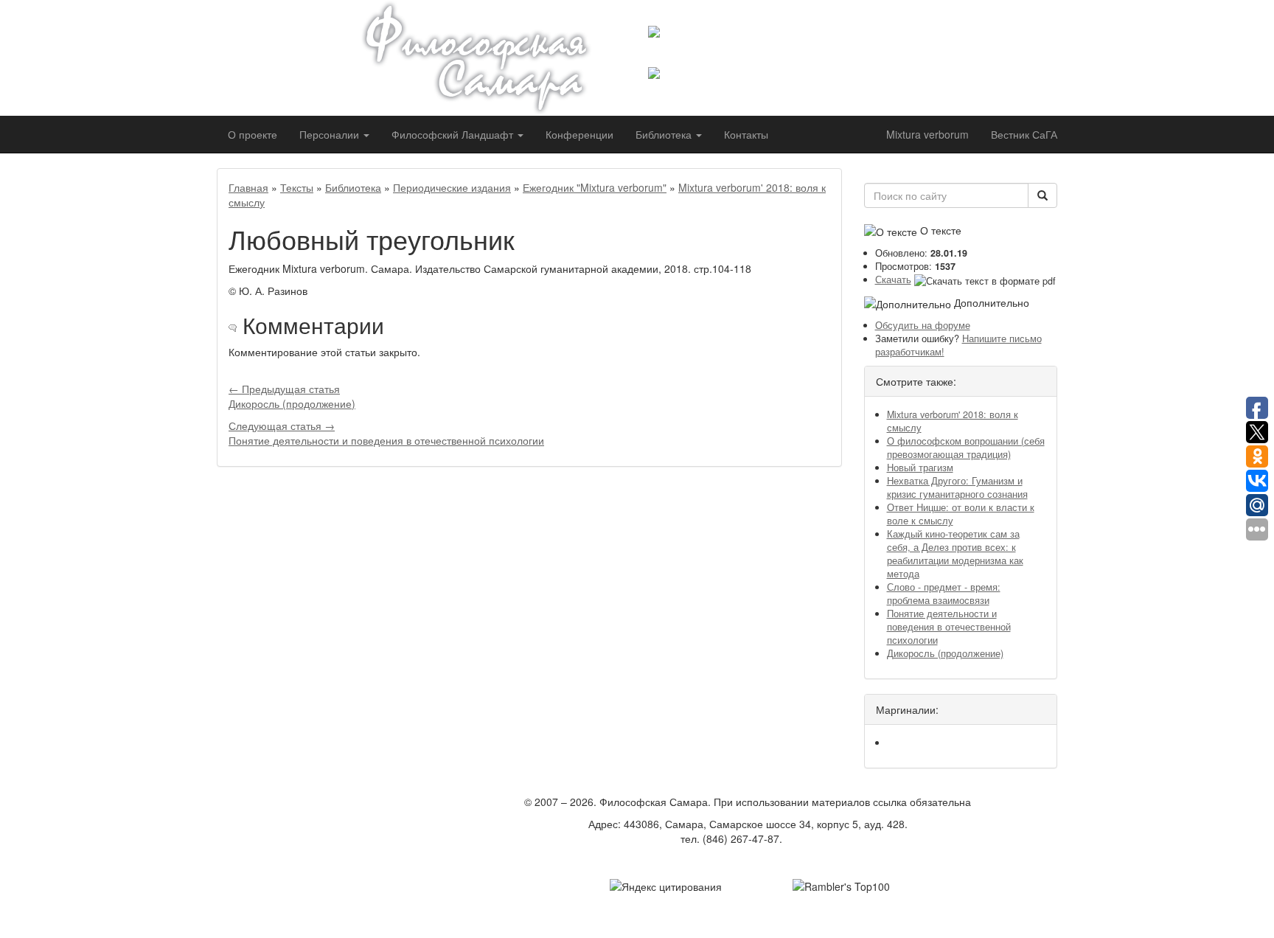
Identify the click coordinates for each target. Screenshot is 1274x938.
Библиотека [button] (665, 134)
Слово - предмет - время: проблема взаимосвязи (943, 593)
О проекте (252, 134)
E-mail (800, 838)
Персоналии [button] (330, 134)
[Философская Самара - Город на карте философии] (493, 58)
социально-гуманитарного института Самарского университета (767, 52)
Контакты (746, 134)
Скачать (893, 279)
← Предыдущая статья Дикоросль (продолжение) (292, 396)
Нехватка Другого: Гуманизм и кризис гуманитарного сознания (957, 487)
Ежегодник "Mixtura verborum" (594, 187)
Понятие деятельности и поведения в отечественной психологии (949, 627)
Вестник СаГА (1024, 134)
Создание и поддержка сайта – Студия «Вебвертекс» (748, 860)
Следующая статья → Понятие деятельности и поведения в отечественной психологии (386, 433)
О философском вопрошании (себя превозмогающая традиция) (966, 447)
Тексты (296, 187)
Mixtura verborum (927, 134)
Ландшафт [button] (453, 134)
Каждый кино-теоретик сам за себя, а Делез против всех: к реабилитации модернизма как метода (955, 553)
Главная (248, 187)
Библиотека (353, 187)
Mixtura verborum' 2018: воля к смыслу (952, 421)
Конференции (579, 134)
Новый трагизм (920, 467)
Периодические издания (452, 187)
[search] (1042, 195)
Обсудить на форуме (922, 325)
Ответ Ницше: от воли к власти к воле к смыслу (960, 514)
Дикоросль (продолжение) (945, 653)
